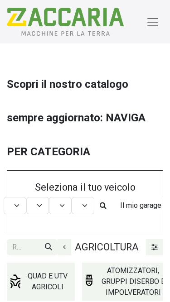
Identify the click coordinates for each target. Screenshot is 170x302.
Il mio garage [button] (140, 205)
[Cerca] (48, 247)
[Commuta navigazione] (152, 22)
